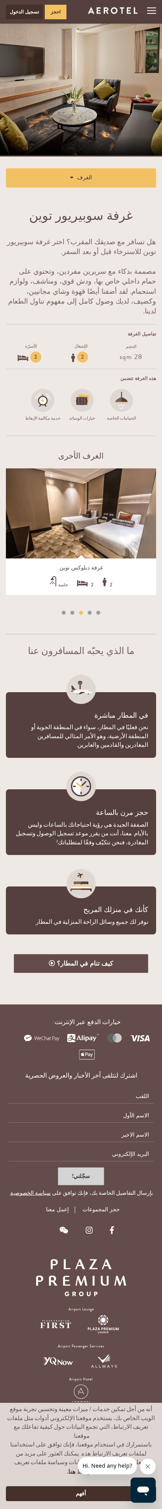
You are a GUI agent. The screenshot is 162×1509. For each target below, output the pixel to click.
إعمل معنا (56, 1209)
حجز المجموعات (101, 1210)
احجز (56, 11)
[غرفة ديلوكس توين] (81, 513)
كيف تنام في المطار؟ (84, 963)
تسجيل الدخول (24, 11)
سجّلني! (81, 1176)
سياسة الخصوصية (30, 1193)
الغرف (83, 178)
